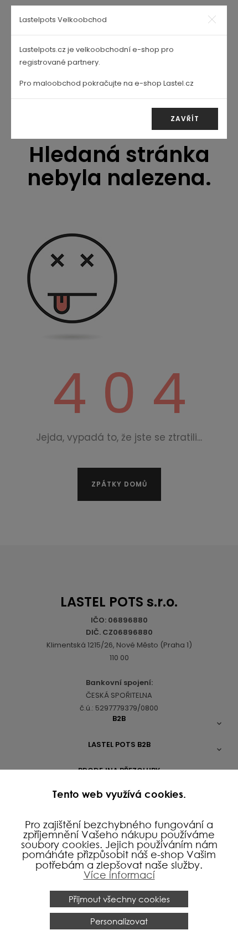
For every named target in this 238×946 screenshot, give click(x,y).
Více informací (119, 875)
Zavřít (184, 118)
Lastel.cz (178, 83)
